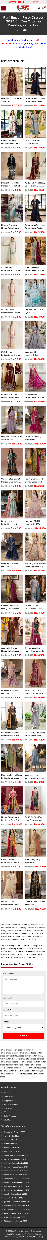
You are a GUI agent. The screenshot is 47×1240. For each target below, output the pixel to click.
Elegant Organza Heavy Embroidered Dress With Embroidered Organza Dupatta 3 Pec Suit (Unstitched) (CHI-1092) (11, 227)
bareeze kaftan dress (15, 1055)
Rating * (6, 1022)
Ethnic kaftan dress (11, 1147)
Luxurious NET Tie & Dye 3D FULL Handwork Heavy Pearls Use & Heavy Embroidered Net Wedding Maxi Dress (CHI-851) (34, 311)
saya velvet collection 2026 (15, 1159)
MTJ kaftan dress (24, 1073)
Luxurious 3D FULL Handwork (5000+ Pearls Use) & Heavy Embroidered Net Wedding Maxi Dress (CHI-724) (34, 523)
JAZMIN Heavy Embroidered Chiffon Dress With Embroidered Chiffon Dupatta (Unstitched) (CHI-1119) (11, 311)
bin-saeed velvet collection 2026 (17, 1209)
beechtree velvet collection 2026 (17, 1186)
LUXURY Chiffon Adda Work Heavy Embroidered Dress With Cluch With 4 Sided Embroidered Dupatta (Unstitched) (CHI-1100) (11, 100)
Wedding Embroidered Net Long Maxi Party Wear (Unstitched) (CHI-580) (35, 565)
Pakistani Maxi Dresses (13, 1140)
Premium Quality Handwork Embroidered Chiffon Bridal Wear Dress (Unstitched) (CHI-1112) (34, 861)
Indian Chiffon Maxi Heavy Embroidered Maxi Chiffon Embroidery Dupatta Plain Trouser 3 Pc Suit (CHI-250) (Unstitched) (11, 396)
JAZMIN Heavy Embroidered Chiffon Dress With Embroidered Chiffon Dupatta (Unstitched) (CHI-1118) (11, 269)
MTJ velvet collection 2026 (14, 1217)
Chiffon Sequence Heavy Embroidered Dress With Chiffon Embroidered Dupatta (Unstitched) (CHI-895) (11, 607)
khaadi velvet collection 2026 (15, 1194)
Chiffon (26, 30)
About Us (7, 1093)
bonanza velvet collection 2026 (16, 1182)
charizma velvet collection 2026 (16, 1178)
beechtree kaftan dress (22, 1061)
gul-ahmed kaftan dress (35, 1067)
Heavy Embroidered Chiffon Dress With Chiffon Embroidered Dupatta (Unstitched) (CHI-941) (34, 480)
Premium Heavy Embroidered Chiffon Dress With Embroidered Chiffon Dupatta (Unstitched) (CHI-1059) (34, 269)
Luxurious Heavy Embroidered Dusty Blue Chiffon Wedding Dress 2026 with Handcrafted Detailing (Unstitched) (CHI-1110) (35, 776)
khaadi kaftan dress (32, 1064)
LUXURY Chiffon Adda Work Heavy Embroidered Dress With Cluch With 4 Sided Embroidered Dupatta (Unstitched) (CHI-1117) (11, 438)
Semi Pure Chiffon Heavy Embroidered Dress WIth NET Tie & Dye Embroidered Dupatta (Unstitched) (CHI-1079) (35, 692)
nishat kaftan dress (8, 1058)
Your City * (7, 1010)
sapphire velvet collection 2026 (16, 1155)
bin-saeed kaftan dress (30, 1070)
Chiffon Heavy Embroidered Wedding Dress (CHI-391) (11, 861)
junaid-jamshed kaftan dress (12, 1067)
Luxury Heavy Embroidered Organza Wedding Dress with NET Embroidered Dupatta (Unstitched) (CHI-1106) (11, 903)
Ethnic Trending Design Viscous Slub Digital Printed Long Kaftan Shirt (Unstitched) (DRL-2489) (10, 142)
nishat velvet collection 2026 (15, 1175)
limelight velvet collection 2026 (16, 1190)
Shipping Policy (10, 1100)
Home (18, 30)
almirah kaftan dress (33, 1055)
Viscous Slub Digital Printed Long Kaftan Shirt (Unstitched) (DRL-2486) (10, 480)
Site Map (7, 1120)
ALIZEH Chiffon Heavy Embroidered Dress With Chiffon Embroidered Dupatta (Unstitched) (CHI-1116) (35, 184)
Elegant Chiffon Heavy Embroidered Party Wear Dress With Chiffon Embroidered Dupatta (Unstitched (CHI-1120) (35, 100)
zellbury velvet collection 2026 (16, 1163)
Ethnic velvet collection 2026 (15, 1221)
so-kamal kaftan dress (9, 1070)
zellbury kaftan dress (21, 1053)
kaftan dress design (8, 1050)
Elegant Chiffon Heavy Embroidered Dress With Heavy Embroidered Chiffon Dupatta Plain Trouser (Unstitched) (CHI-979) (11, 776)
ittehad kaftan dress (14, 1064)
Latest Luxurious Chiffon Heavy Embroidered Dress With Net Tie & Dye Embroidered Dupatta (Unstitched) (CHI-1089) (34, 142)
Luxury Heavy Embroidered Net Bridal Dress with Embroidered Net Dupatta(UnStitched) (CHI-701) (10, 523)
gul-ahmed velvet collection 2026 (17, 1202)
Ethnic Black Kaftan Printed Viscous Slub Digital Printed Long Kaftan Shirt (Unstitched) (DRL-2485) (10, 184)
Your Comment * (9, 973)
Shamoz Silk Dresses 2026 (14, 1132)
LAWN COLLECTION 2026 (23, 2)
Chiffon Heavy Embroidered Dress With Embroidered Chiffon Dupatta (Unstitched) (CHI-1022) (33, 607)
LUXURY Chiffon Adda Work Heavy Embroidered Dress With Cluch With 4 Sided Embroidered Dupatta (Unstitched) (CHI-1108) (35, 903)
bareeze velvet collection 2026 (16, 1167)
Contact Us (8, 1097)
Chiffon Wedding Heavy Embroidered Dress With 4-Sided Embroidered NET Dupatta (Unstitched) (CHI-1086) (34, 650)
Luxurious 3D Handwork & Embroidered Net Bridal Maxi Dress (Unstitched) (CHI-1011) (33, 354)
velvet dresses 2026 (12, 1151)
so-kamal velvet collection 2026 (16, 1205)
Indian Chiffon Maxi (11, 1136)
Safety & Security (11, 1104)
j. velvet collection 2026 (13, 1198)
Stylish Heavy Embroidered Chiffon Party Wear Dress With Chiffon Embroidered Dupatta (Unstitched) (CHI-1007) (34, 396)
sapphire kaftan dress (27, 1050)
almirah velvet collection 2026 (16, 1171)
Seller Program (10, 1116)
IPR (5, 1112)
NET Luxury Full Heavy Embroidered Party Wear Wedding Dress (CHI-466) (35, 734)
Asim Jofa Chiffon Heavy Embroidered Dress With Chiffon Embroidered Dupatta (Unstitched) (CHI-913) (11, 650)
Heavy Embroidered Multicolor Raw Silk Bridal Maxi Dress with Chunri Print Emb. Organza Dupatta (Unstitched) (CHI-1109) (11, 819)
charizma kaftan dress (26, 1058)
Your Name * (7, 998)
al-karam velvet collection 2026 (16, 1213)
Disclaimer (8, 1108)
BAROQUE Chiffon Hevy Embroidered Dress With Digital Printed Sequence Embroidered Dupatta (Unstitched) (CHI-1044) (34, 819)
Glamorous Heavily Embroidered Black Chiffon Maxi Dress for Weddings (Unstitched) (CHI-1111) (11, 734)
